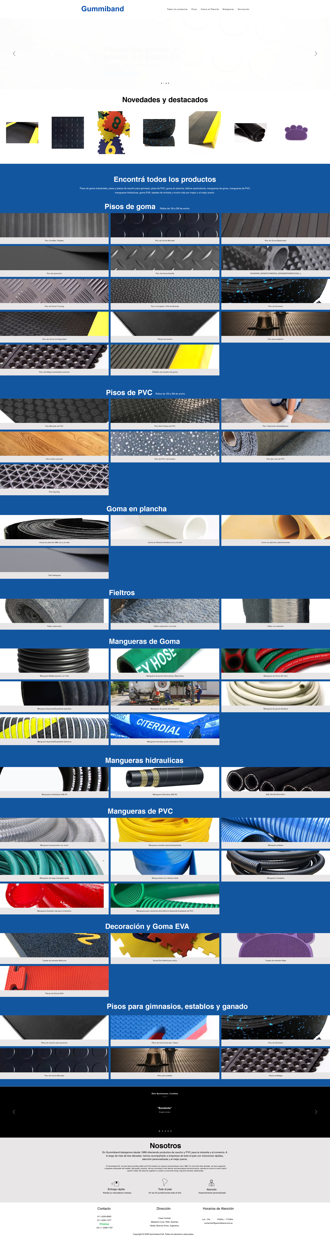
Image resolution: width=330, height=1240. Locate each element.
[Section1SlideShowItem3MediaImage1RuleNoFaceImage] (164, 1131)
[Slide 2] (163, 83)
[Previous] (14, 53)
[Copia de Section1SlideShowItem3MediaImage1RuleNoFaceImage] (167, 1131)
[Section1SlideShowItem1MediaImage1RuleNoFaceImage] (159, 1131)
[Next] (316, 53)
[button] (54, 228)
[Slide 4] (168, 83)
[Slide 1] (161, 83)
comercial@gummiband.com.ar (218, 1223)
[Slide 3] (166, 83)
